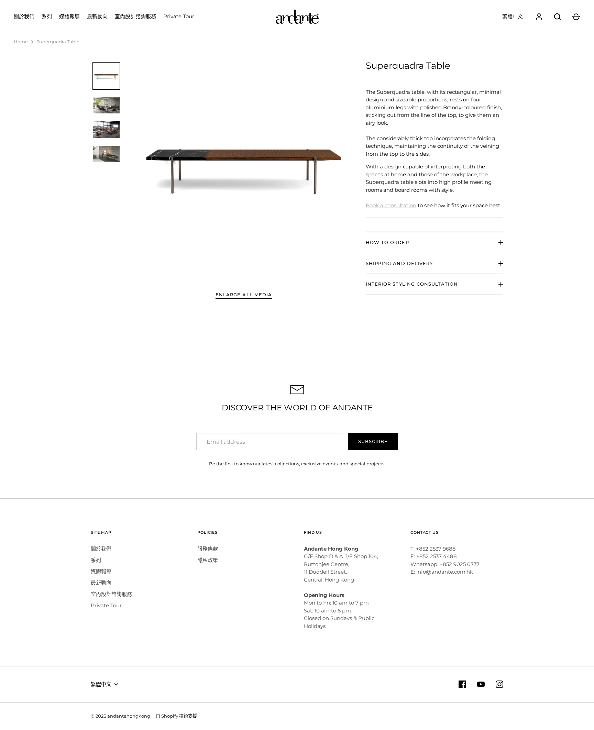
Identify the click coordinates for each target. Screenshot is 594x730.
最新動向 (97, 16)
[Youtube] (480, 684)
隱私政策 (207, 560)
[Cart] (576, 16)
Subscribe (373, 441)
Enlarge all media (244, 294)
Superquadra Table (57, 41)
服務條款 (207, 548)
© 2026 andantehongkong (120, 716)
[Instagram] (499, 684)
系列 (47, 16)
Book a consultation (391, 205)
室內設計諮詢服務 (135, 16)
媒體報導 (69, 16)
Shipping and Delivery (399, 263)
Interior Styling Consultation (412, 284)
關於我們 (24, 16)
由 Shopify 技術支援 (176, 716)
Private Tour (178, 16)
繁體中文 (512, 16)
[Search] (557, 16)
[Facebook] (462, 684)
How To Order (387, 242)
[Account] (539, 16)
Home (21, 41)
